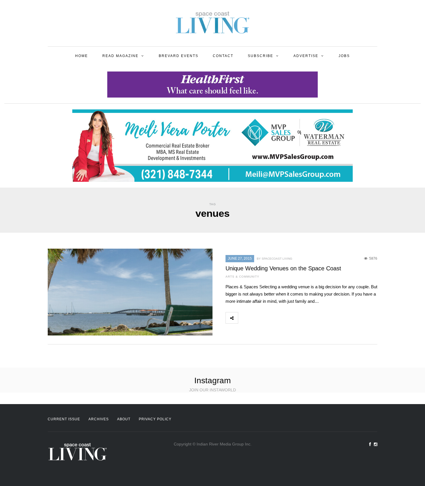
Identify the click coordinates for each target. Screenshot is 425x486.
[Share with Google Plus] (269, 318)
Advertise (305, 56)
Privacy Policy (155, 419)
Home (81, 56)
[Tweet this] (257, 318)
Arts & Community (242, 276)
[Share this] (244, 318)
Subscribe (260, 56)
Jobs (344, 56)
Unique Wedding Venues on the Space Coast (283, 268)
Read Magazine (120, 56)
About (123, 419)
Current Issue (64, 419)
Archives (98, 419)
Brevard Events (178, 56)
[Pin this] (282, 318)
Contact (223, 56)
